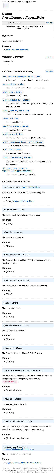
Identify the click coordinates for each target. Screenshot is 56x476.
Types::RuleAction (30, 187)
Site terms (14, 470)
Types (28, 2)
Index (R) (5, 2)
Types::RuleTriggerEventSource (19, 449)
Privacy (6, 470)
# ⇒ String (12, 92)
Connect (20, 2)
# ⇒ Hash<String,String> (17, 158)
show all (49, 23)
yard (37, 468)
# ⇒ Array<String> (23, 142)
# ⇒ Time (13, 84)
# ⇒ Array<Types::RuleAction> (21, 76)
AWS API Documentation (17, 50)
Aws (12, 2)
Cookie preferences (27, 470)
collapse (49, 57)
